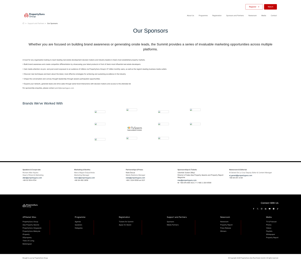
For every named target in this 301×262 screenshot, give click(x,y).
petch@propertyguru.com (64, 88)
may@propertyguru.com (187, 180)
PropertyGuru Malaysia (31, 231)
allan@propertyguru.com (32, 178)
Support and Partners (36, 23)
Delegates (79, 228)
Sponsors (170, 222)
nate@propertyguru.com (135, 178)
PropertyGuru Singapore (32, 228)
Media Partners (172, 225)
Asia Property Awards (31, 225)
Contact (274, 15)
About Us (190, 15)
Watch (270, 7)
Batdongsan (27, 244)
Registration (124, 217)
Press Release (225, 228)
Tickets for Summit (126, 222)
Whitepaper (270, 234)
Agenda (78, 222)
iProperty (26, 234)
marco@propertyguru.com (84, 178)
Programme (80, 217)
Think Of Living (28, 241)
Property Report (226, 225)
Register (252, 7)
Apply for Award (125, 225)
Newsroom (252, 15)
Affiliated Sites (29, 217)
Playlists (269, 231)
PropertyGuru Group (30, 222)
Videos (268, 228)
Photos (268, 225)
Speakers (78, 225)
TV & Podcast (271, 222)
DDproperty (27, 237)
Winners (223, 231)
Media (269, 217)
